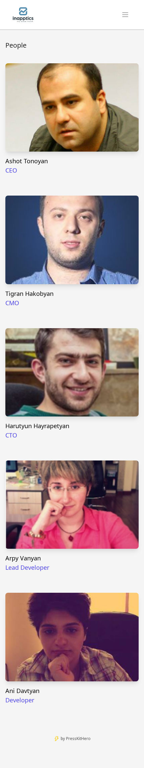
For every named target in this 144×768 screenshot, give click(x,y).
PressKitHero (78, 738)
